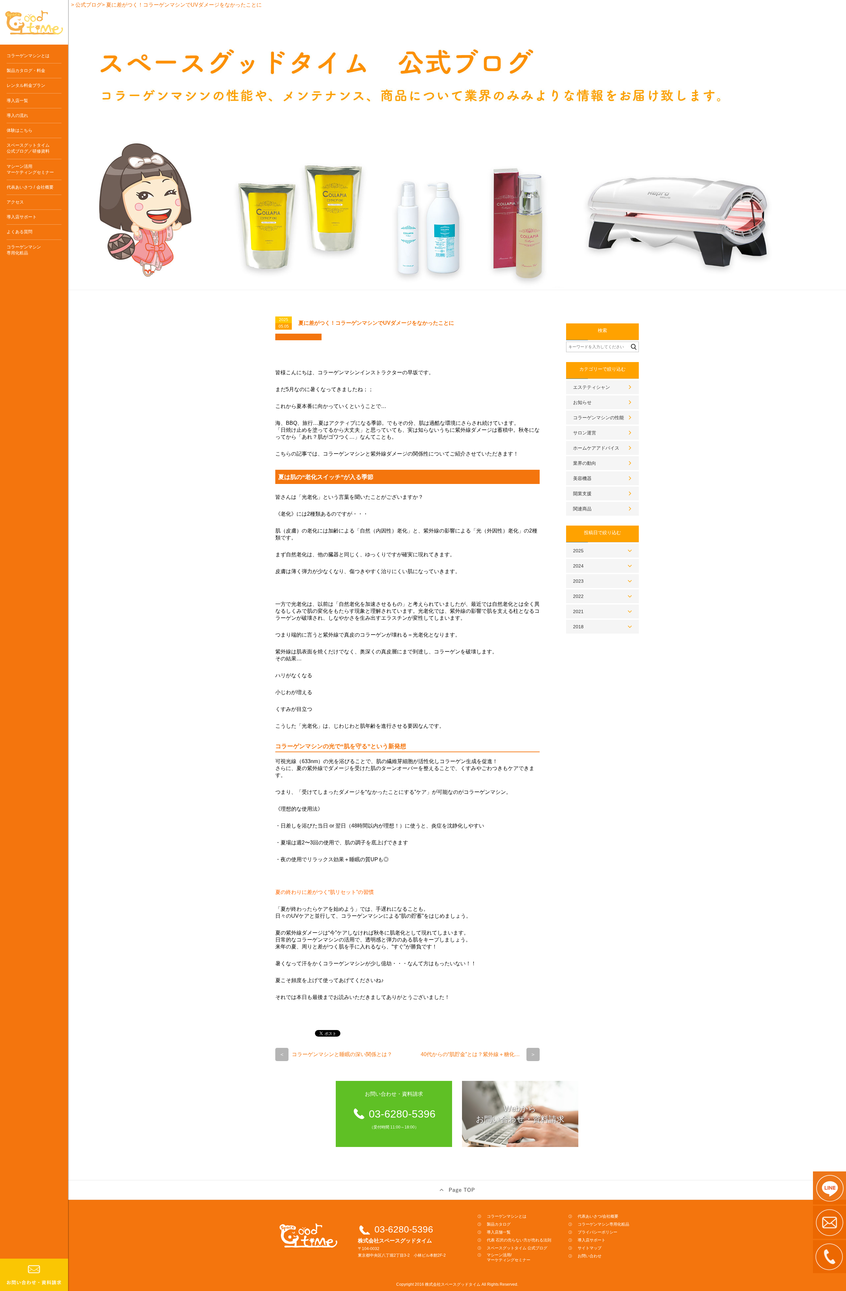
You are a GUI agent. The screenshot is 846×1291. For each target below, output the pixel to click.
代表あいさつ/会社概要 (598, 1216)
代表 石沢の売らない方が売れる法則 (519, 1240)
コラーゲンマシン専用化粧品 (24, 249)
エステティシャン (591, 387)
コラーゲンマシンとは (28, 55)
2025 (578, 550)
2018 (578, 626)
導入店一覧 (17, 100)
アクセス (15, 202)
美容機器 (582, 478)
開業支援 (582, 493)
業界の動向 (584, 463)
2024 (578, 566)
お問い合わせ (589, 1256)
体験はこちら (19, 130)
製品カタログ (499, 1224)
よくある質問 (19, 231)
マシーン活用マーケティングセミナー (30, 169)
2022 (578, 596)
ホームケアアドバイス (596, 448)
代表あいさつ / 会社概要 (30, 187)
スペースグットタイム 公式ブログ (517, 1248)
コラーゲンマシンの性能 (598, 417)
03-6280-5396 (403, 1229)
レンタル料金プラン (26, 85)
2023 (578, 581)
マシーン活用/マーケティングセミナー (508, 1257)
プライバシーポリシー (597, 1232)
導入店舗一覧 (499, 1232)
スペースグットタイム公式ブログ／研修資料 (28, 148)
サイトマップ (589, 1248)
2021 (578, 611)
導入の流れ (17, 115)
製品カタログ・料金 (26, 70)
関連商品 (582, 508)
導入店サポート (22, 216)
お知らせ (582, 402)
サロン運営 (584, 432)
